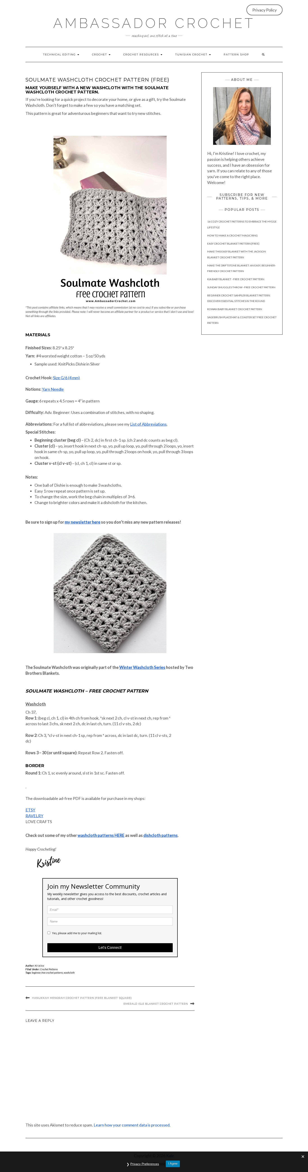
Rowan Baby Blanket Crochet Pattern (234, 309)
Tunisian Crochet (192, 54)
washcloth (69, 972)
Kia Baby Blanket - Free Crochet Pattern (235, 279)
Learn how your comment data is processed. (132, 1124)
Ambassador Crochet (154, 23)
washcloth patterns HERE (101, 835)
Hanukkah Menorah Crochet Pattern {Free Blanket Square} (82, 997)
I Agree (172, 1163)
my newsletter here (82, 522)
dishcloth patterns (160, 835)
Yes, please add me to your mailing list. (76, 933)
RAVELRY (34, 815)
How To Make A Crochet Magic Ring (232, 235)
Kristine (39, 965)
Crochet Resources (141, 54)
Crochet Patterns (49, 969)
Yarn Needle (53, 389)
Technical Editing (60, 54)
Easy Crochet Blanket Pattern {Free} (233, 243)
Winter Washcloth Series (142, 667)
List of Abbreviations (148, 424)
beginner (36, 972)
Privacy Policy (264, 9)
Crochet (100, 54)
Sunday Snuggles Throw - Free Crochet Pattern (241, 287)
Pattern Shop (236, 54)
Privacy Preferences (144, 1164)
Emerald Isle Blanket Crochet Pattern (156, 1003)
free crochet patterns (52, 972)
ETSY (30, 809)
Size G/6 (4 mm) (66, 377)
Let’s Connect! (110, 947)
